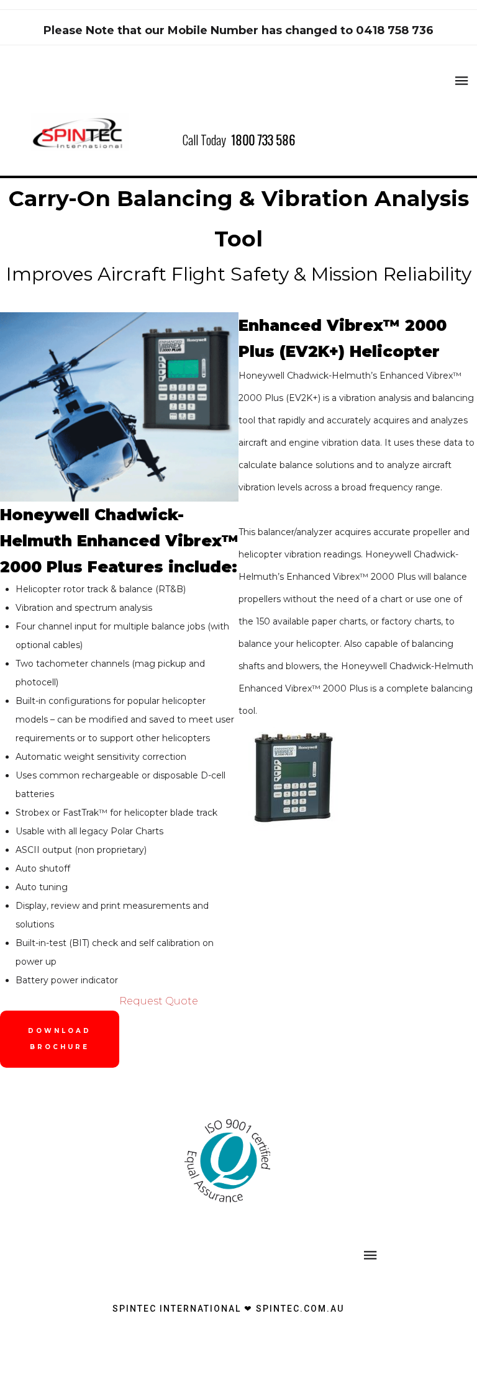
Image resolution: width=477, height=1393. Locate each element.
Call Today (239, 139)
